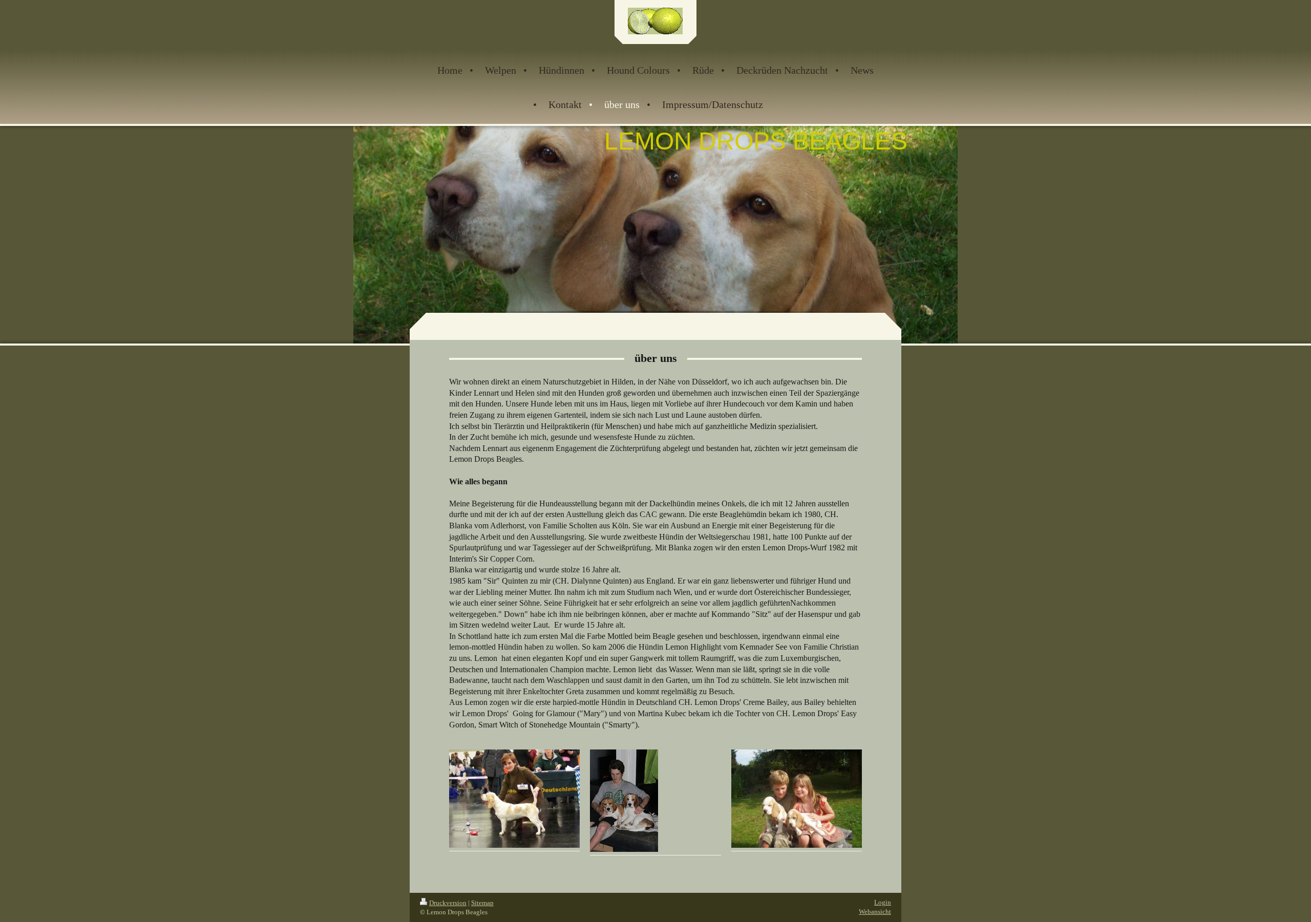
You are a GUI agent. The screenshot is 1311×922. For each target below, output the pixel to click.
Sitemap (482, 903)
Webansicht (875, 911)
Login (882, 902)
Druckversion (448, 903)
